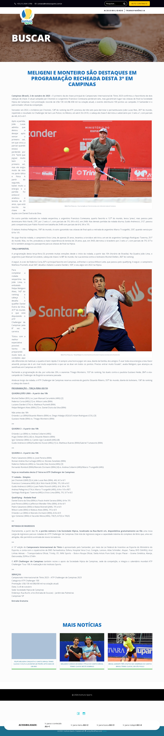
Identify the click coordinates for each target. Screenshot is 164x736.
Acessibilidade (113, 10)
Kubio (105, 731)
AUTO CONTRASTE (139, 3)
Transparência (135, 10)
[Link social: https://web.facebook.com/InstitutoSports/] (79, 713)
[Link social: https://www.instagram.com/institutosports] (85, 713)
